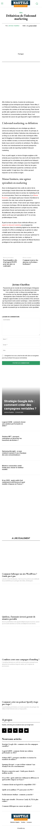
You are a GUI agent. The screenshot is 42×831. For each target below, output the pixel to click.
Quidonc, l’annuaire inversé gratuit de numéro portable (18, 617)
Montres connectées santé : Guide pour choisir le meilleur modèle (13, 467)
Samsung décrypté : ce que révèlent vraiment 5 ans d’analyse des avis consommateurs (14, 453)
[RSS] (15, 730)
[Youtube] (26, 730)
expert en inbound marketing (11, 225)
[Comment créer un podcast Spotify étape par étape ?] (21, 685)
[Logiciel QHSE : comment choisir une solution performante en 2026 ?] (34, 424)
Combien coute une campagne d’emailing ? (20, 659)
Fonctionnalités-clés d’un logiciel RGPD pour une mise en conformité (10, 263)
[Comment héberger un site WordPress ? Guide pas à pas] (21, 557)
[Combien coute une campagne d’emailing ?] (21, 642)
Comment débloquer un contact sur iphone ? (17, 806)
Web (21, 13)
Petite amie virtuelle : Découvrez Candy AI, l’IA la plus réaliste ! (20, 800)
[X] (21, 730)
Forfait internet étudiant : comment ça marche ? (17, 794)
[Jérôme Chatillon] (21, 276)
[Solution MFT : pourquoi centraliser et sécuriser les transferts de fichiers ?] (34, 438)
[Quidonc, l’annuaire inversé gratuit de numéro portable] (21, 599)
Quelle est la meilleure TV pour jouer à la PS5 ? (17, 790)
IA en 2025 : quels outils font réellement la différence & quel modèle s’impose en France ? (13, 482)
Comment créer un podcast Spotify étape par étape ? (20, 703)
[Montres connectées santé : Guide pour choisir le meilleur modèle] (34, 467)
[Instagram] (10, 730)
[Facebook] (4, 730)
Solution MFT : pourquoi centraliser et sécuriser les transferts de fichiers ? (12, 438)
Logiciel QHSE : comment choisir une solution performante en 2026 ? (14, 424)
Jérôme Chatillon (13, 25)
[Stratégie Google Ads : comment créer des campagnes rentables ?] (21, 392)
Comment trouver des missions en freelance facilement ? (30, 262)
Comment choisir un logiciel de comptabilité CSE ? (19, 784)
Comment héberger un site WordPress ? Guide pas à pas (19, 575)
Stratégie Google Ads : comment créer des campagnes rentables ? (20, 404)
